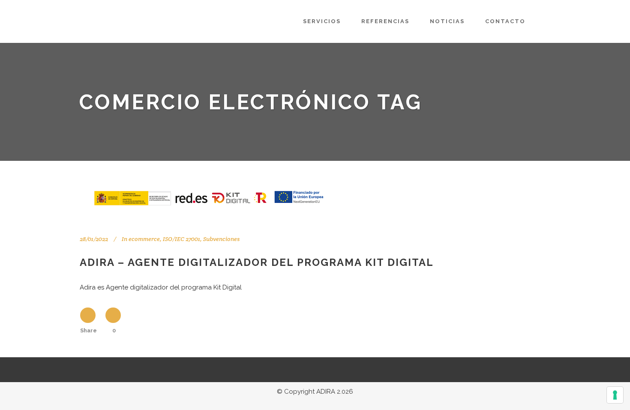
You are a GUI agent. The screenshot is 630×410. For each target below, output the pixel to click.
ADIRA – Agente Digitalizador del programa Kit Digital (257, 262)
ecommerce (144, 239)
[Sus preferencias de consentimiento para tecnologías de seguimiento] (615, 395)
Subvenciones (221, 239)
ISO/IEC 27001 (181, 239)
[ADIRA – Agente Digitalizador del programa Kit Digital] (207, 197)
